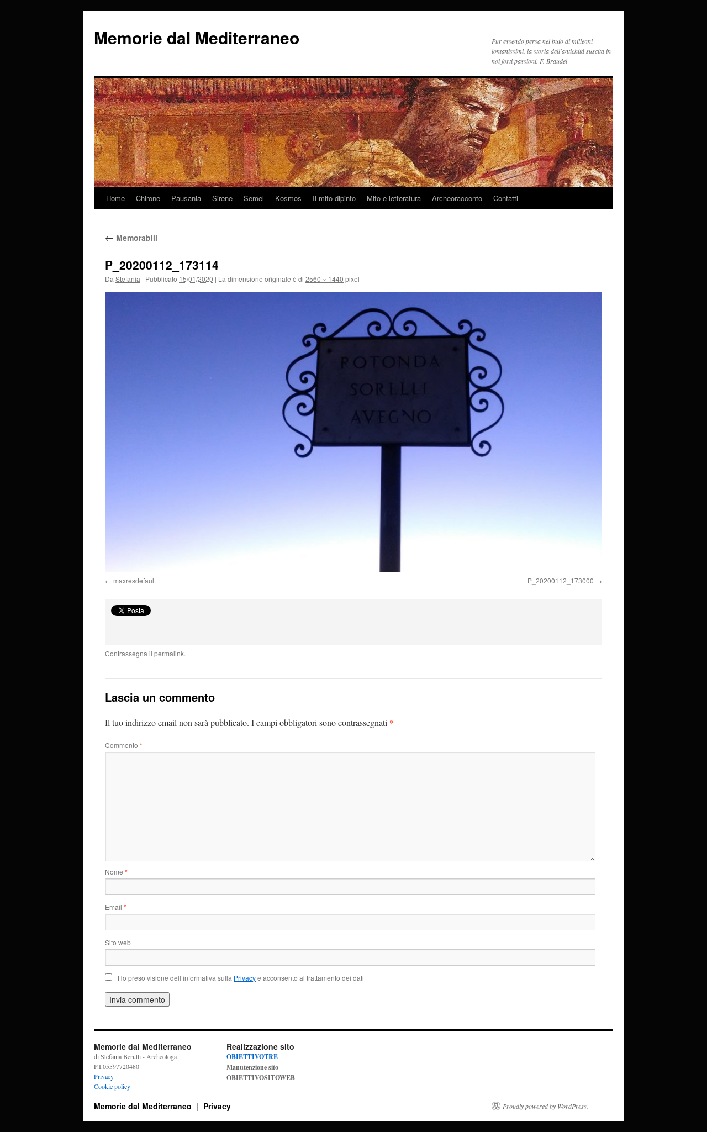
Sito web (118, 942)
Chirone (148, 198)
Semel (254, 198)
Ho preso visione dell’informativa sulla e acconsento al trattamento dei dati (241, 977)
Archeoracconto (457, 198)
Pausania (186, 198)
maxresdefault (134, 580)
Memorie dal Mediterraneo (196, 37)
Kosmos (288, 198)
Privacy (104, 1076)
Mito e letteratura (394, 198)
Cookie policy (112, 1086)
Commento (124, 745)
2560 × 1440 (324, 278)
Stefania (127, 278)
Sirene (222, 198)
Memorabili (131, 237)
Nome (116, 871)
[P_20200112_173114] (353, 432)
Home (115, 198)
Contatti (505, 198)
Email (115, 907)
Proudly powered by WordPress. (545, 1106)
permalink (169, 653)
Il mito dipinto (334, 198)
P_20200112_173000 (560, 580)
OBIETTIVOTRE (252, 1056)
